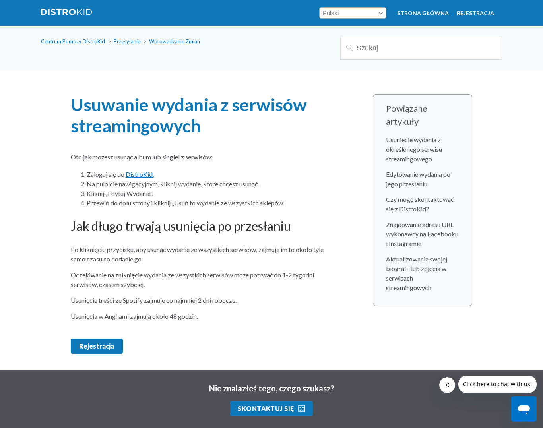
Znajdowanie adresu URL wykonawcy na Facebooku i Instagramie (422, 234)
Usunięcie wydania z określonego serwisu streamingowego (414, 149)
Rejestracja (475, 13)
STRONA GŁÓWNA (423, 13)
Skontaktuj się (266, 408)
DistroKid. (140, 174)
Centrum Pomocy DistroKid (73, 41)
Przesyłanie (127, 41)
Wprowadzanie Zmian (174, 41)
